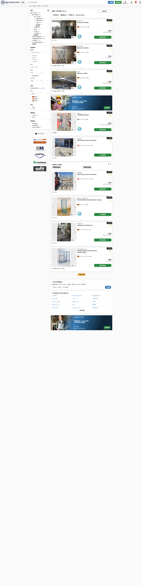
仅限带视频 (35, 125)
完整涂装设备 (40, 18)
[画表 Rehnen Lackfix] (64, 80)
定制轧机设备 (40, 20)
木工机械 (36, 12)
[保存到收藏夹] (110, 23)
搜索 (111, 2)
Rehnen (35, 55)
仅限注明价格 (35, 75)
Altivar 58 (54, 298)
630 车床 (54, 295)
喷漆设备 (37, 14)
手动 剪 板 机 (96, 295)
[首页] (30, 6)
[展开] (81, 42)
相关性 (104, 11)
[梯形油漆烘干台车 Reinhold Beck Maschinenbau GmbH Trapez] (64, 257)
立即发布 (107, 108)
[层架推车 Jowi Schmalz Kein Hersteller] (64, 181)
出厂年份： (33, 78)
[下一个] (75, 29)
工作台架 (38, 16)
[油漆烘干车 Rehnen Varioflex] (64, 29)
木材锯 (37, 27)
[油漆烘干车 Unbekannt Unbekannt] (64, 232)
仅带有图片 (35, 123)
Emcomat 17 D (56, 305)
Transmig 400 (76, 308)
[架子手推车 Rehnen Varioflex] (64, 55)
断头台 (94, 305)
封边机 (37, 31)
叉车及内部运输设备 (38, 42)
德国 (36, 97)
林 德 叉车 (95, 308)
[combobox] (40, 93)
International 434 (77, 295)
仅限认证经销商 (36, 127)
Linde (73, 298)
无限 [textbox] (33, 93)
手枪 (94, 301)
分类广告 (35, 115)
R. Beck (34, 59)
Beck (34, 57)
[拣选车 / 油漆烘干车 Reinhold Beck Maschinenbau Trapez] (64, 207)
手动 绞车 (95, 298)
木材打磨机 (38, 33)
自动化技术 (36, 40)
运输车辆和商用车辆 (38, 38)
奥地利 (36, 98)
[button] (140, 2)
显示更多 (82, 310)
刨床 (36, 29)
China (41, 88)
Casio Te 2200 (56, 301)
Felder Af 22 (55, 308)
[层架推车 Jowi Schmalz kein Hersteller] (64, 147)
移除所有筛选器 (81, 15)
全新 (34, 107)
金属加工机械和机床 (38, 36)
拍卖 (34, 117)
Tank (73, 305)
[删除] (58, 15)
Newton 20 (75, 301)
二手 (34, 109)
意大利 (36, 100)
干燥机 (38, 22)
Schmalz (35, 61)
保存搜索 (82, 274)
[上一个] (53, 29)
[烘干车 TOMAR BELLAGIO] (64, 122)
